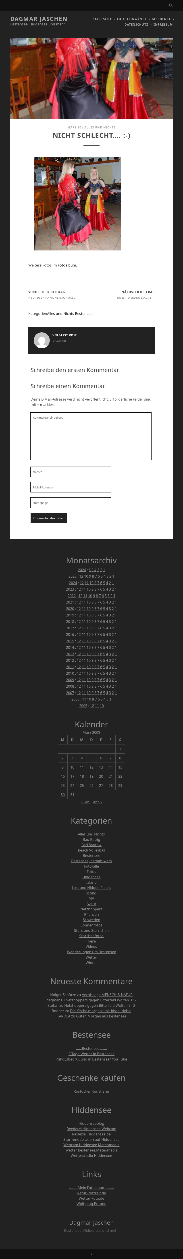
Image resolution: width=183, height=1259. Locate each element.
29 (120, 785)
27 (101, 785)
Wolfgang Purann (91, 1203)
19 (91, 776)
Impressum (163, 25)
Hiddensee (91, 876)
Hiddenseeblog (91, 1123)
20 (101, 776)
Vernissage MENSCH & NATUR (107, 994)
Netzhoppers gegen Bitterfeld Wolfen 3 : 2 (101, 1000)
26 (91, 785)
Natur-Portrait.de (91, 1193)
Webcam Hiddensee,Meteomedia (91, 1144)
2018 (70, 621)
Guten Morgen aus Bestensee (101, 1016)
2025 (73, 576)
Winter (91, 962)
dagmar (59, 341)
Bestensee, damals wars (91, 860)
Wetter (91, 957)
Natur (91, 903)
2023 (70, 589)
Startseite (102, 19)
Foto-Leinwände (132, 19)
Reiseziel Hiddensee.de (91, 1134)
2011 (70, 666)
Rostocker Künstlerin (91, 1091)
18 (82, 776)
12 (81, 576)
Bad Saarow (91, 844)
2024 (73, 582)
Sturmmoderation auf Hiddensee (91, 1139)
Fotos (91, 871)
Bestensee (83, 313)
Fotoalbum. (67, 265)
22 (120, 776)
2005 (83, 705)
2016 (70, 634)
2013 (70, 653)
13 (101, 767)
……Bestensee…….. (91, 1048)
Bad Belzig (91, 839)
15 (120, 767)
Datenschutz (136, 25)
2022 (72, 595)
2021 (70, 602)
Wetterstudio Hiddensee (91, 1155)
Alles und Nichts (100, 127)
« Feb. (85, 802)
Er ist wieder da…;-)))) (136, 298)
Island (91, 882)
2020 (70, 608)
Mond (91, 893)
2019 (70, 615)
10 (86, 576)
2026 (82, 569)
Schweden (91, 919)
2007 (70, 692)
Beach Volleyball (91, 850)
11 (87, 582)
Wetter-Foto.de (91, 1198)
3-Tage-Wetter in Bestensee (91, 1053)
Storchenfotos (91, 935)
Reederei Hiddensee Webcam (91, 1128)
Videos (91, 946)
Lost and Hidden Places (91, 887)
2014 (70, 647)
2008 (70, 686)
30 (63, 794)
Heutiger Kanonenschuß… (52, 298)
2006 (75, 699)
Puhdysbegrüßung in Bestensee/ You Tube (91, 1059)
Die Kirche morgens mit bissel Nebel (100, 1010)
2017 (70, 628)
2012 (70, 660)
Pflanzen (91, 914)
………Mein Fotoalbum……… (91, 1187)
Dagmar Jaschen (39, 19)
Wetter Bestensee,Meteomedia (91, 1150)
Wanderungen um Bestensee (91, 951)
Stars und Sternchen (91, 930)
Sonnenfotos (91, 925)
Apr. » (97, 802)
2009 (70, 679)
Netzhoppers (91, 909)
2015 (70, 641)
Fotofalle (91, 866)
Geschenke (161, 19)
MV (91, 898)
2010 (70, 673)
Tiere (91, 941)
